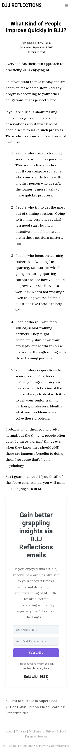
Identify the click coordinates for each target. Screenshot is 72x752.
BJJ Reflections (22, 5)
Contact (21, 731)
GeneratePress (59, 746)
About (9, 731)
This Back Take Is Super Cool (33, 701)
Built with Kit (36, 676)
